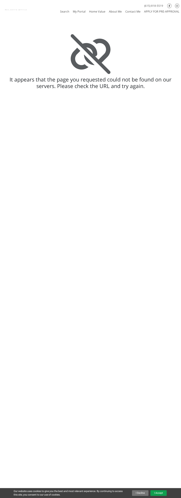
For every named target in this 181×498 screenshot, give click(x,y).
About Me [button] (115, 11)
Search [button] (64, 11)
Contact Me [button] (133, 11)
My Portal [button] (79, 11)
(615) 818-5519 (153, 5)
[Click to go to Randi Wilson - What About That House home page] (19, 7)
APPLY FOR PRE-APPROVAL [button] (161, 11)
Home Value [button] (97, 11)
